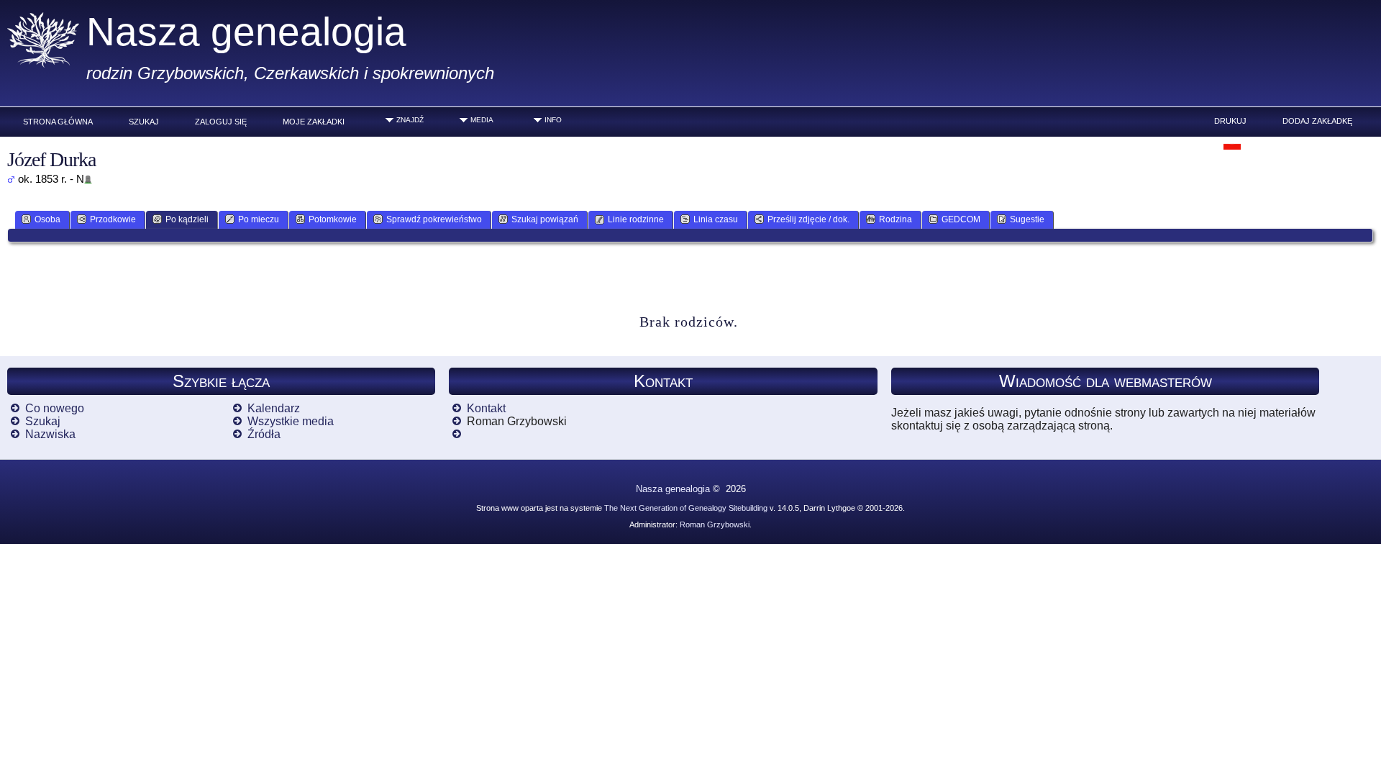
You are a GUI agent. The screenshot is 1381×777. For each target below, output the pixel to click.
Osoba (47, 219)
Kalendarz (273, 408)
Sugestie (1027, 219)
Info (553, 120)
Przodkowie (113, 219)
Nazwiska (50, 434)
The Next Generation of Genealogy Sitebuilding (685, 508)
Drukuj (1230, 121)
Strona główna (58, 121)
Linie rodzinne (636, 219)
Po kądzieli (187, 219)
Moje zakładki (314, 121)
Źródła (264, 434)
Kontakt (486, 408)
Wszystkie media (290, 421)
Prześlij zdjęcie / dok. (808, 219)
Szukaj (144, 121)
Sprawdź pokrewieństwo (434, 219)
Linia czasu (715, 219)
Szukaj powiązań (544, 219)
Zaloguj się (221, 121)
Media (481, 120)
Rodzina (895, 219)
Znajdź (410, 120)
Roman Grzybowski (714, 524)
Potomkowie (333, 219)
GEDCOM (961, 219)
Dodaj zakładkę (1317, 121)
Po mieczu (258, 219)
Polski (1256, 143)
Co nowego (54, 408)
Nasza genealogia (246, 31)
